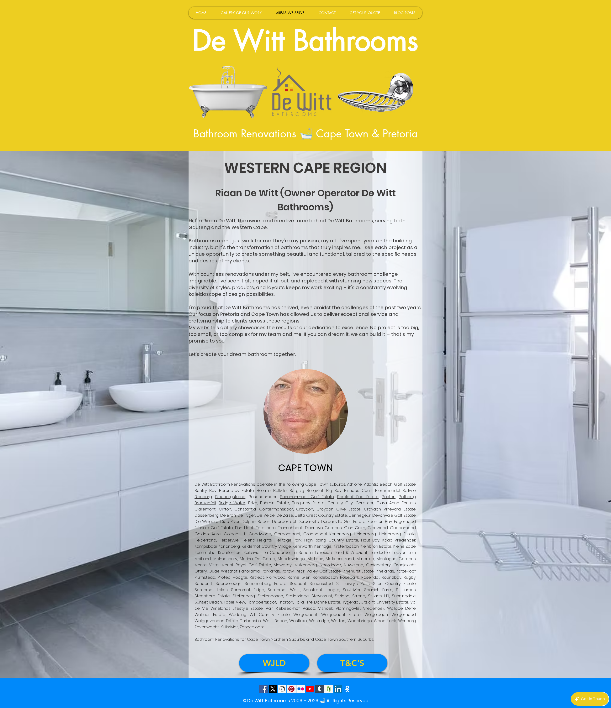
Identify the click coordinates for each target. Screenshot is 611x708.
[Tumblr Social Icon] (319, 689)
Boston (388, 497)
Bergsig (297, 490)
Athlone (354, 484)
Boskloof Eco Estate (358, 497)
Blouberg (203, 497)
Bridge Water (232, 503)
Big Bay (334, 490)
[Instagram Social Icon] (282, 689)
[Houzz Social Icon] (328, 689)
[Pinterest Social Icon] (291, 689)
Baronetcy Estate (236, 490)
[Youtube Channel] (310, 689)
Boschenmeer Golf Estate (307, 497)
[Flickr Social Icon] (300, 689)
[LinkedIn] (338, 689)
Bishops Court (358, 490)
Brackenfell (205, 503)
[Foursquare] (347, 689)
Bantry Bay (205, 490)
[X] (273, 689)
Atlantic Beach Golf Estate (390, 484)
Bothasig (407, 497)
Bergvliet (315, 490)
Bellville (280, 490)
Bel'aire (264, 490)
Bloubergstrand (230, 497)
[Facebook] (263, 689)
